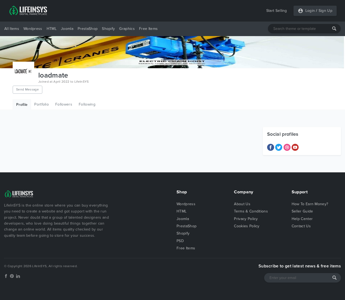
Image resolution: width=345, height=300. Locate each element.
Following (87, 104)
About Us (242, 204)
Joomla (67, 28)
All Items (11, 28)
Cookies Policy (246, 226)
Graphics (127, 28)
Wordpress (32, 28)
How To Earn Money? (310, 204)
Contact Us (301, 226)
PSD (180, 241)
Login (310, 10)
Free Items (148, 28)
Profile (21, 104)
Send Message (27, 89)
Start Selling (276, 10)
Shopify (108, 28)
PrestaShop (88, 28)
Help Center (302, 219)
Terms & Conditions (251, 211)
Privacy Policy (246, 219)
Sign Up (325, 10)
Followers (63, 104)
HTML (52, 28)
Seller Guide (302, 211)
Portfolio (41, 104)
